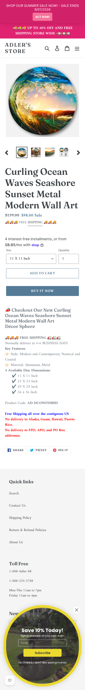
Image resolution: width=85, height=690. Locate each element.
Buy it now (42, 291)
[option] (22, 152)
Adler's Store (18, 48)
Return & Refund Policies (27, 530)
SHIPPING (35, 222)
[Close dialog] (76, 609)
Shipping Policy (20, 518)
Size (8, 250)
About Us (16, 542)
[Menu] (77, 48)
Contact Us (17, 505)
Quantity (63, 250)
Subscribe (43, 653)
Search (14, 493)
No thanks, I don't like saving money (43, 663)
